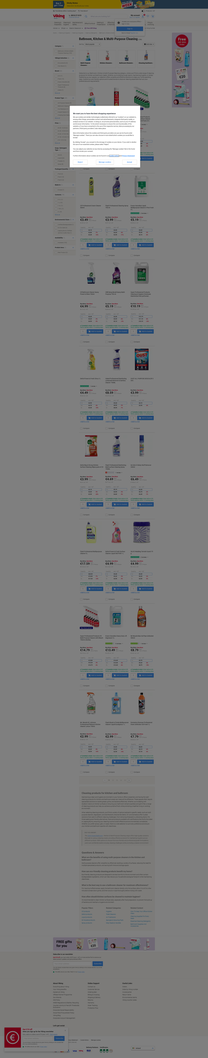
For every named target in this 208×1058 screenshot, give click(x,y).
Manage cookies (105, 162)
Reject (80, 162)
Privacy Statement (128, 156)
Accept (129, 162)
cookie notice (114, 156)
